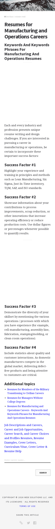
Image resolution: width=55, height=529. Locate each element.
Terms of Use (28, 506)
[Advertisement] (27, 91)
